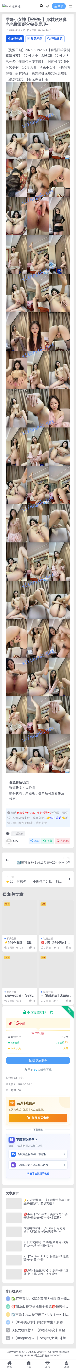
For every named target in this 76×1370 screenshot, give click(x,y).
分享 (36, 840)
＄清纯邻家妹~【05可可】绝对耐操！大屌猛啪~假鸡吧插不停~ (44, 1229)
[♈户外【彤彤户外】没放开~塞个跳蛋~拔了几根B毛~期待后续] (14, 1274)
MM (16, 841)
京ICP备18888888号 (26, 1355)
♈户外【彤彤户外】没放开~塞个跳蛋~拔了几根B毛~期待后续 (46, 1272)
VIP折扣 (40, 1033)
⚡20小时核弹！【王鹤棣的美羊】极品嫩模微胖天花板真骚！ (47, 1201)
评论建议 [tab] (57, 38)
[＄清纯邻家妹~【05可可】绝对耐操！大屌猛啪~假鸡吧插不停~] (19, 970)
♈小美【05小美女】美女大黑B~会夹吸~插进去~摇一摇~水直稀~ (46, 1215)
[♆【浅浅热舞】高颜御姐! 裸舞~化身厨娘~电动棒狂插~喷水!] (56, 970)
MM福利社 (40, 1352)
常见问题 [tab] (36, 38)
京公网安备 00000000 (49, 1355)
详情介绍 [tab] (16, 38)
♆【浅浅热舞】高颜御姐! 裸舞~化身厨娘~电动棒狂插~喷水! (46, 1243)
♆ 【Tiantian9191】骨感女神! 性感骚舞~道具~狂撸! (46, 1258)
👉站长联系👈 (56, 818)
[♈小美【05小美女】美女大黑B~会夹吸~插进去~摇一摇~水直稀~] (56, 917)
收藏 (49, 840)
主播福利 (18, 833)
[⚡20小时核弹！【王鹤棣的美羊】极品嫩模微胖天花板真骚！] (19, 917)
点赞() (64, 840)
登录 (60, 6)
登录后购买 (39, 1060)
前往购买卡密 (40, 1117)
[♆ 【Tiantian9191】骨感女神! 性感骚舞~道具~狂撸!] (14, 1260)
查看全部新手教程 (39, 1173)
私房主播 (31, 30)
